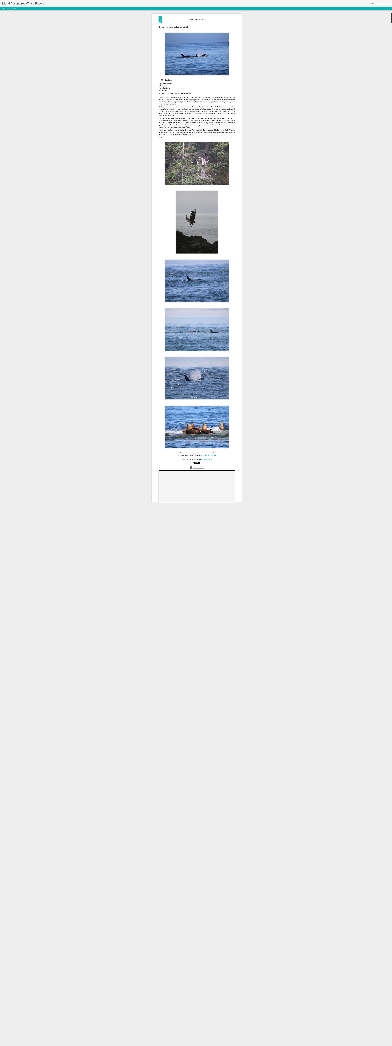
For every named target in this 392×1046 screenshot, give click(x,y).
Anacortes (206, 455)
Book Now (213, 455)
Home (14, 8)
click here (210, 453)
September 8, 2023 (197, 19)
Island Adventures (207, 459)
